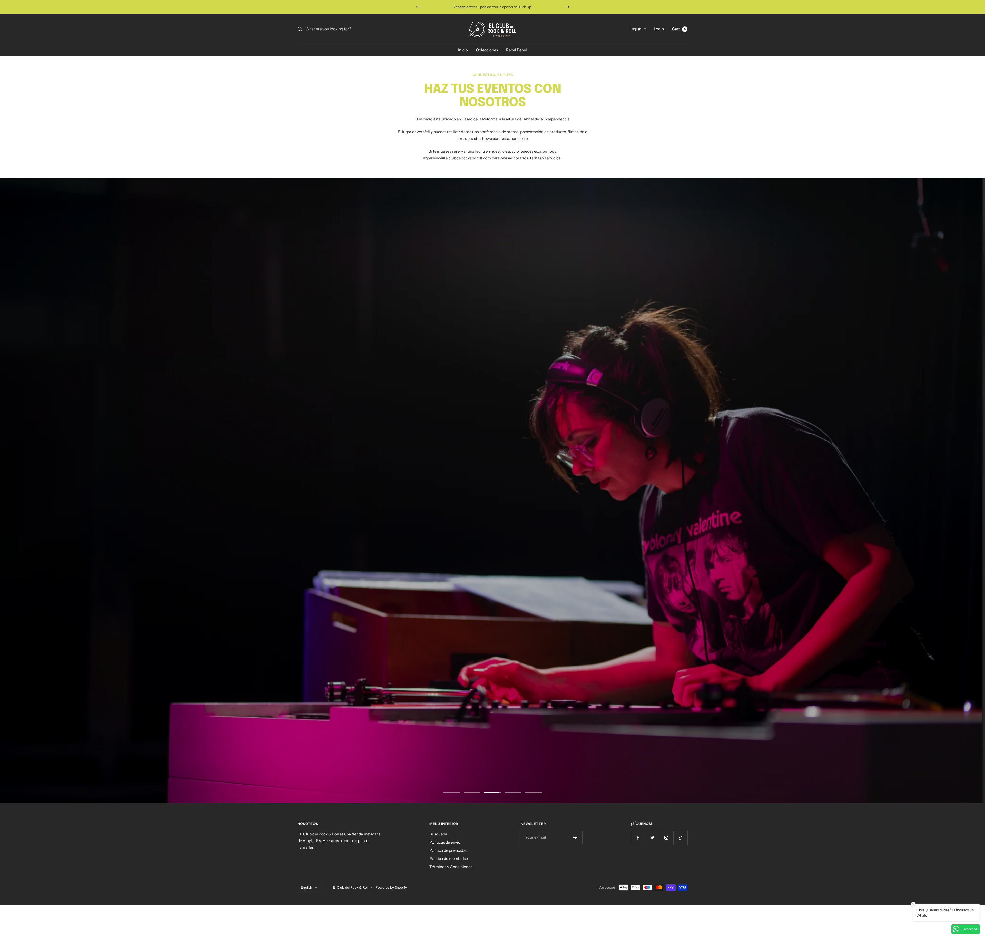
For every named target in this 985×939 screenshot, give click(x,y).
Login (659, 28)
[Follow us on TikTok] (680, 869)
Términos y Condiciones (450, 898)
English (635, 29)
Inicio (463, 49)
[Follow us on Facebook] (638, 869)
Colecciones (487, 49)
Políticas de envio (444, 873)
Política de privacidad (448, 881)
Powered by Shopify (391, 919)
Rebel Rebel (516, 49)
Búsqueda (438, 865)
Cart (679, 28)
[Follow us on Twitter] (652, 869)
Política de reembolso (448, 889)
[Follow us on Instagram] (666, 869)
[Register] (575, 868)
